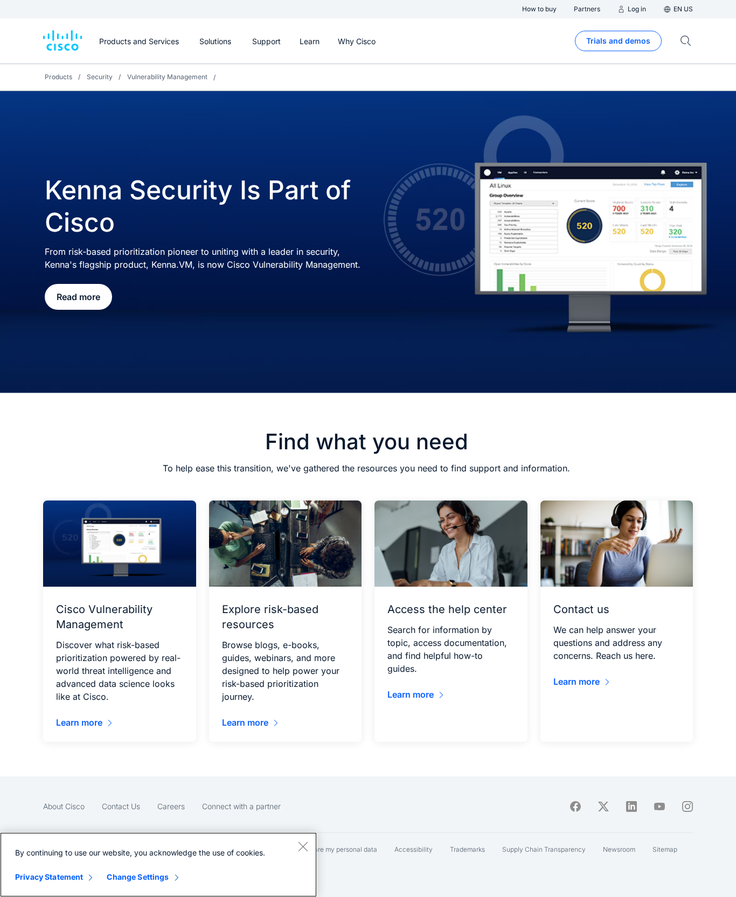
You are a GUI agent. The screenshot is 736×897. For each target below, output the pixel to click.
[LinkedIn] (631, 806)
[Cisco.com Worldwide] (62, 41)
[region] (158, 864)
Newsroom (619, 849)
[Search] (686, 41)
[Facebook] (575, 806)
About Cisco (64, 806)
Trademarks (467, 849)
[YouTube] (659, 806)
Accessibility (413, 849)
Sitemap (664, 849)
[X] (603, 806)
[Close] (302, 846)
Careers (171, 806)
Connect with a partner (241, 806)
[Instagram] (687, 806)
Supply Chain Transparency (544, 849)
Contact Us (121, 806)
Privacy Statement (49, 876)
